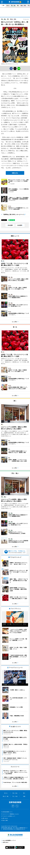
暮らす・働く (23, 5)
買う (18, 5)
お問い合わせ (5, 818)
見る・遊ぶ (13, 5)
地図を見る (15, 173)
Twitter (17, 806)
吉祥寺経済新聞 (14, 2)
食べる (8, 5)
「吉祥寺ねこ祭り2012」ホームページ (13, 214)
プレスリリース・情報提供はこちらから (10, 814)
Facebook (13, 806)
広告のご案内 (5, 820)
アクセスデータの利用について (8, 816)
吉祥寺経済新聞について (7, 811)
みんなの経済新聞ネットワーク (15, 835)
